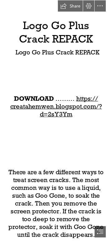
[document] (56, 122)
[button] (70, 6)
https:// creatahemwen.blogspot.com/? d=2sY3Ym (56, 106)
